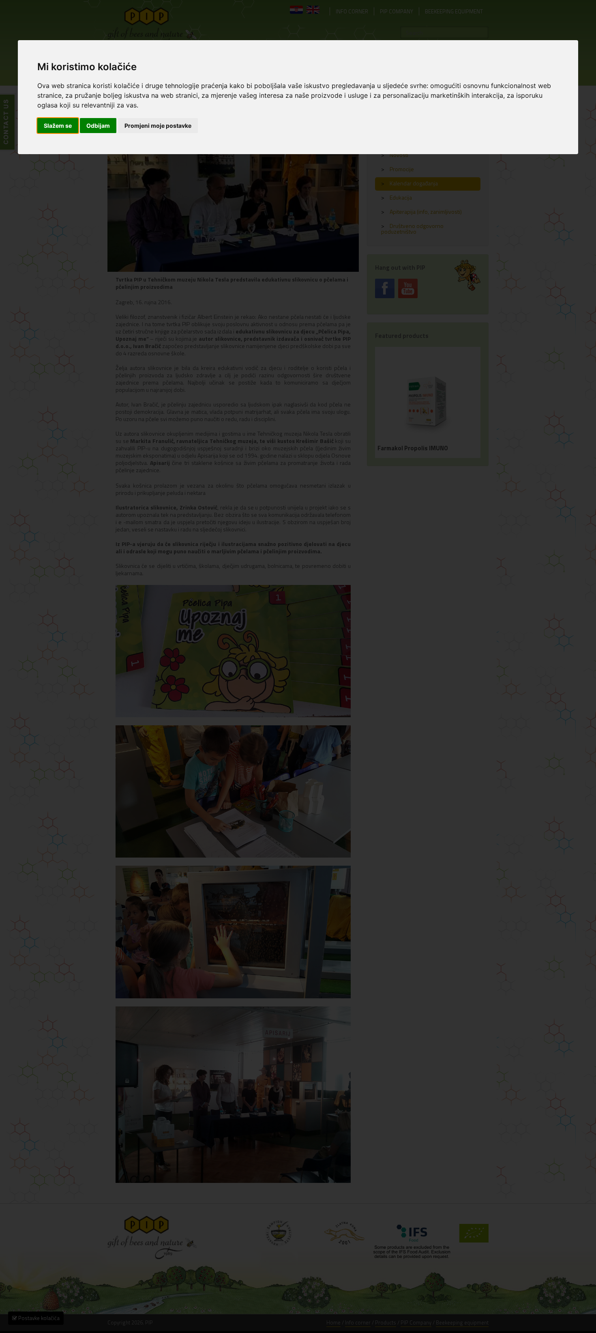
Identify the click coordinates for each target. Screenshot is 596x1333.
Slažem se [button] (58, 125)
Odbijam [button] (98, 125)
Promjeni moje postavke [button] (157, 125)
